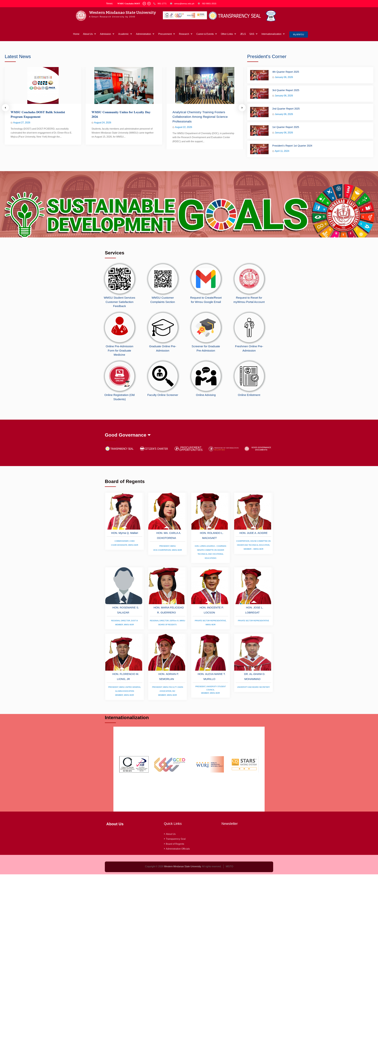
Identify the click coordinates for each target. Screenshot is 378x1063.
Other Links (227, 34)
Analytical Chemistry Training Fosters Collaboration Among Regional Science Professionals (200, 116)
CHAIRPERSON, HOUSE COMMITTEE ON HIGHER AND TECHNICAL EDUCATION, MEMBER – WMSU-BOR (253, 545)
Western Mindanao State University (122, 12)
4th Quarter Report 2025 (285, 71)
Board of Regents (175, 844)
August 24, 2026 (102, 122)
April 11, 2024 (282, 151)
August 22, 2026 (183, 127)
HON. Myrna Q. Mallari (124, 533)
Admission (105, 34)
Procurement (165, 34)
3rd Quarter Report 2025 (285, 90)
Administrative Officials (178, 849)
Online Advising (206, 394)
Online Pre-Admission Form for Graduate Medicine (119, 350)
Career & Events (205, 34)
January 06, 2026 (284, 77)
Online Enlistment (249, 394)
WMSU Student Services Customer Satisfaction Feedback (119, 302)
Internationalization (271, 34)
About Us (88, 34)
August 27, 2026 (21, 122)
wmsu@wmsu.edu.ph (184, 3)
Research (184, 34)
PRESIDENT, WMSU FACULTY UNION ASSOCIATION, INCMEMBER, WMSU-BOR (167, 691)
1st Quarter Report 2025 (285, 127)
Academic (123, 34)
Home (76, 34)
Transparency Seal (176, 839)
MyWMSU (298, 34)
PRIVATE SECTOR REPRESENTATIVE (253, 621)
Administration (143, 34)
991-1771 (162, 3)
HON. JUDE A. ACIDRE (253, 533)
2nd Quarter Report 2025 (286, 108)
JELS (243, 34)
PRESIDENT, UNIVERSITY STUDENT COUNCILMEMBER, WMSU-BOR (210, 690)
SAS (251, 34)
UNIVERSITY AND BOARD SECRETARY (253, 687)
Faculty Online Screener (162, 394)
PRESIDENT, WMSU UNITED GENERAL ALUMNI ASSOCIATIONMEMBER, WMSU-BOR (124, 691)
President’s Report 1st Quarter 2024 (292, 145)
